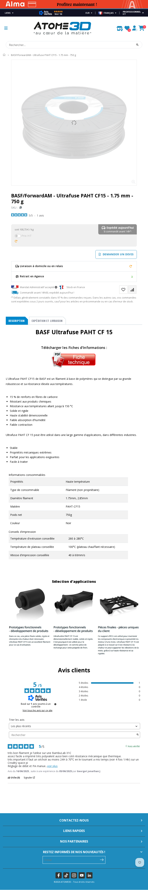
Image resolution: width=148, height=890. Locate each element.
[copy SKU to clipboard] (19, 207)
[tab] (17, 321)
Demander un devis (117, 254)
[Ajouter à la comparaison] (132, 289)
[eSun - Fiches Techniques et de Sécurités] (74, 359)
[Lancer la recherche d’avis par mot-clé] (137, 735)
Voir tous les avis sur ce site (37, 710)
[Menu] (6, 28)
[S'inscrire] (101, 859)
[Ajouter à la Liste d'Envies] (123, 289)
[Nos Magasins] (120, 27)
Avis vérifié (134, 746)
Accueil (4, 55)
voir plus (52, 766)
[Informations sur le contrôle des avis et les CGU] (55, 704)
